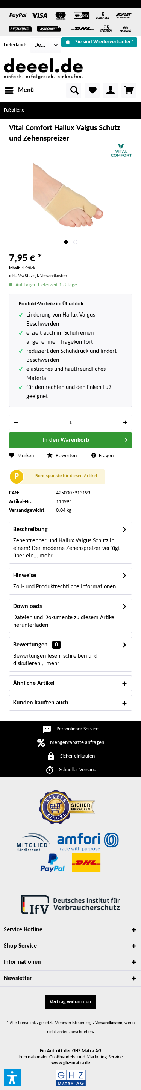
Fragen (106, 456)
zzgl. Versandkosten (49, 276)
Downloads (27, 606)
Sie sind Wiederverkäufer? (104, 42)
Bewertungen (30, 645)
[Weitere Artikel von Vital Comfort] (121, 150)
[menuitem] (99, 42)
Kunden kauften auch (40, 703)
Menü (26, 90)
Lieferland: (15, 45)
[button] (12, 1077)
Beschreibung (30, 530)
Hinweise (24, 576)
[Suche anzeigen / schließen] (73, 90)
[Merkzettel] (92, 90)
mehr (45, 556)
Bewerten (66, 456)
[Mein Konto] (110, 90)
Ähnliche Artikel (34, 683)
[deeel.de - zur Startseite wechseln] (43, 68)
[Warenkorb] (128, 90)
